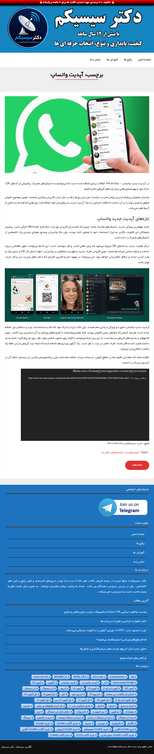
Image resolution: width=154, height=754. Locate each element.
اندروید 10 (94, 694)
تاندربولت (81, 711)
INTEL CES (80, 676)
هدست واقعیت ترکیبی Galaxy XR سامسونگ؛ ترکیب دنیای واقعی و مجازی (105, 612)
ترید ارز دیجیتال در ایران (100, 717)
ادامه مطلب (137, 465)
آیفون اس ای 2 (110, 688)
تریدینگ (27, 717)
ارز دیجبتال (47, 688)
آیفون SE (129, 688)
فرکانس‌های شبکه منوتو (133, 658)
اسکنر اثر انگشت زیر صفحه (120, 694)
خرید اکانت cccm (85, 735)
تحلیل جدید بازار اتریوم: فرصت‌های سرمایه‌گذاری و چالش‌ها (113, 649)
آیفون (51, 682)
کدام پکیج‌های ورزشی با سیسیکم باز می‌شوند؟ (121, 639)
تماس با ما (95, 59)
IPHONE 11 (61, 676)
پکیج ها (128, 59)
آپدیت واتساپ (117, 452)
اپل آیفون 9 (49, 694)
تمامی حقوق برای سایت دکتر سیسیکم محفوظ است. (129, 747)
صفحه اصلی (144, 59)
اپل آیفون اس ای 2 (125, 700)
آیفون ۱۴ (92, 688)
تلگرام (131, 723)
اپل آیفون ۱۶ (84, 700)
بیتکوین (115, 711)
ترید (39, 711)
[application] (85, 405)
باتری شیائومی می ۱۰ (79, 705)
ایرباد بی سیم (127, 705)
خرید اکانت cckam (60, 735)
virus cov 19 (41, 676)
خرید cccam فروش (67, 729)
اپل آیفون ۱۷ (42, 700)
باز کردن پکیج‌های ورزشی (49, 705)
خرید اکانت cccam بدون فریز (117, 734)
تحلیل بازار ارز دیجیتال (58, 711)
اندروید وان (77, 694)
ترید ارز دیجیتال (126, 717)
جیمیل (88, 723)
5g (132, 676)
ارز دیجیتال (29, 688)
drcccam (98, 676)
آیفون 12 (36, 682)
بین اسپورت (98, 711)
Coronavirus (117, 676)
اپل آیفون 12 (30, 694)
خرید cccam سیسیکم (96, 729)
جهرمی (101, 723)
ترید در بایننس (44, 717)
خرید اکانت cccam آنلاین (36, 729)
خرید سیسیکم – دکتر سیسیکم (15, 747)
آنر (104, 682)
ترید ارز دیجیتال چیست (69, 717)
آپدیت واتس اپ (132, 452)
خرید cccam (43, 723)
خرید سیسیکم (134, 443)
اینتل (99, 705)
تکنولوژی (116, 723)
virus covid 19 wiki (123, 682)
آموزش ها (112, 59)
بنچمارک (129, 711)
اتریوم (63, 688)
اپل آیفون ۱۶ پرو (63, 700)
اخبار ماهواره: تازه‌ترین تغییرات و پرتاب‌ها (123, 621)
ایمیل (111, 705)
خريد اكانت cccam (67, 723)
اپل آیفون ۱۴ (103, 700)
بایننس (26, 705)
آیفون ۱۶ (77, 688)
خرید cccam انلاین (124, 729)
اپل (63, 694)
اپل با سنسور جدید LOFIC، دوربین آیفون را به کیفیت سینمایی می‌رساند (106, 630)
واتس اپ (105, 452)
